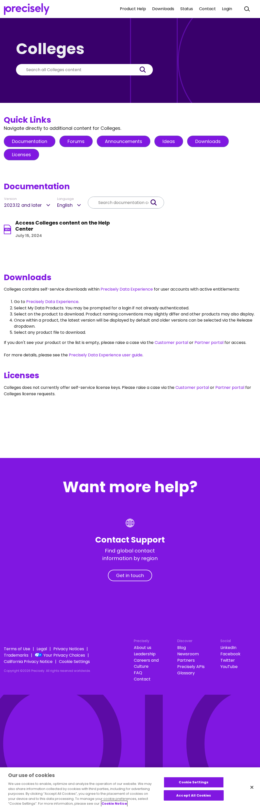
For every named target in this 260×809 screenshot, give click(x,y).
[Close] (251, 787)
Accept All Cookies (193, 795)
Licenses (21, 154)
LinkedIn (228, 648)
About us (142, 648)
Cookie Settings (74, 661)
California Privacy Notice (28, 661)
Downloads (163, 9)
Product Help (133, 9)
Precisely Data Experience (127, 289)
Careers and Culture (146, 663)
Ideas (168, 141)
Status (186, 9)
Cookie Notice (114, 803)
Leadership (145, 654)
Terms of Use (17, 649)
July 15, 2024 (28, 235)
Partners (186, 660)
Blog (181, 648)
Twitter (227, 660)
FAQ (138, 673)
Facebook (230, 654)
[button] (145, 69)
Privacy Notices (68, 649)
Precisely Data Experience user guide (105, 355)
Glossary (186, 673)
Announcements (123, 141)
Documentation (29, 141)
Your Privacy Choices (64, 655)
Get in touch (130, 575)
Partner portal (208, 342)
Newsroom (188, 654)
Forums (76, 141)
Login (227, 9)
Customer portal (171, 342)
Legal (42, 649)
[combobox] (77, 69)
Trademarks (16, 655)
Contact (207, 9)
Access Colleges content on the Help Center (62, 226)
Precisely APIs (191, 667)
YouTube (229, 667)
